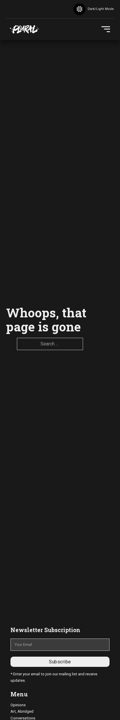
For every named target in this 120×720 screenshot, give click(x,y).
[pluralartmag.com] (24, 29)
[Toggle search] (59, 9)
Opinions (18, 705)
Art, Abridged (21, 711)
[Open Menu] (105, 29)
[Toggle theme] (79, 9)
